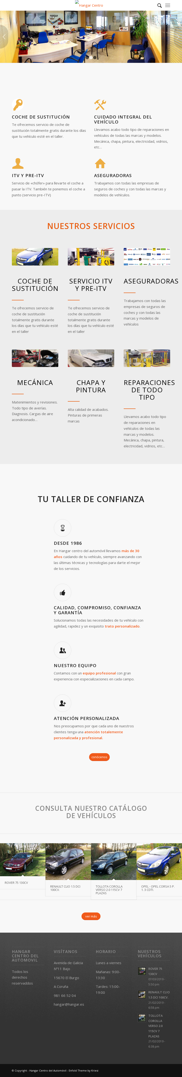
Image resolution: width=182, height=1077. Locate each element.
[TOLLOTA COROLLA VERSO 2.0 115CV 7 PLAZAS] (113, 861)
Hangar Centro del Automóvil (47, 1070)
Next (178, 37)
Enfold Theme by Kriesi (83, 1070)
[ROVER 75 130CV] (23, 859)
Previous (4, 37)
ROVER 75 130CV (16, 882)
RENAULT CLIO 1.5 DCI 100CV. (65, 888)
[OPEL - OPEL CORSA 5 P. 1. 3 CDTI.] (159, 861)
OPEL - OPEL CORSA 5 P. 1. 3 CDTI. (158, 888)
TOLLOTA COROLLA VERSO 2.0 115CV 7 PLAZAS (109, 889)
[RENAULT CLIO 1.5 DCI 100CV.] (68, 861)
